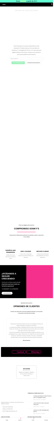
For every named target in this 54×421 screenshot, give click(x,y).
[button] (19, 352)
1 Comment (43, 399)
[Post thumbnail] (30, 397)
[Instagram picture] (5, 364)
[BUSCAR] (41, 58)
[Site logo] (26, 4)
